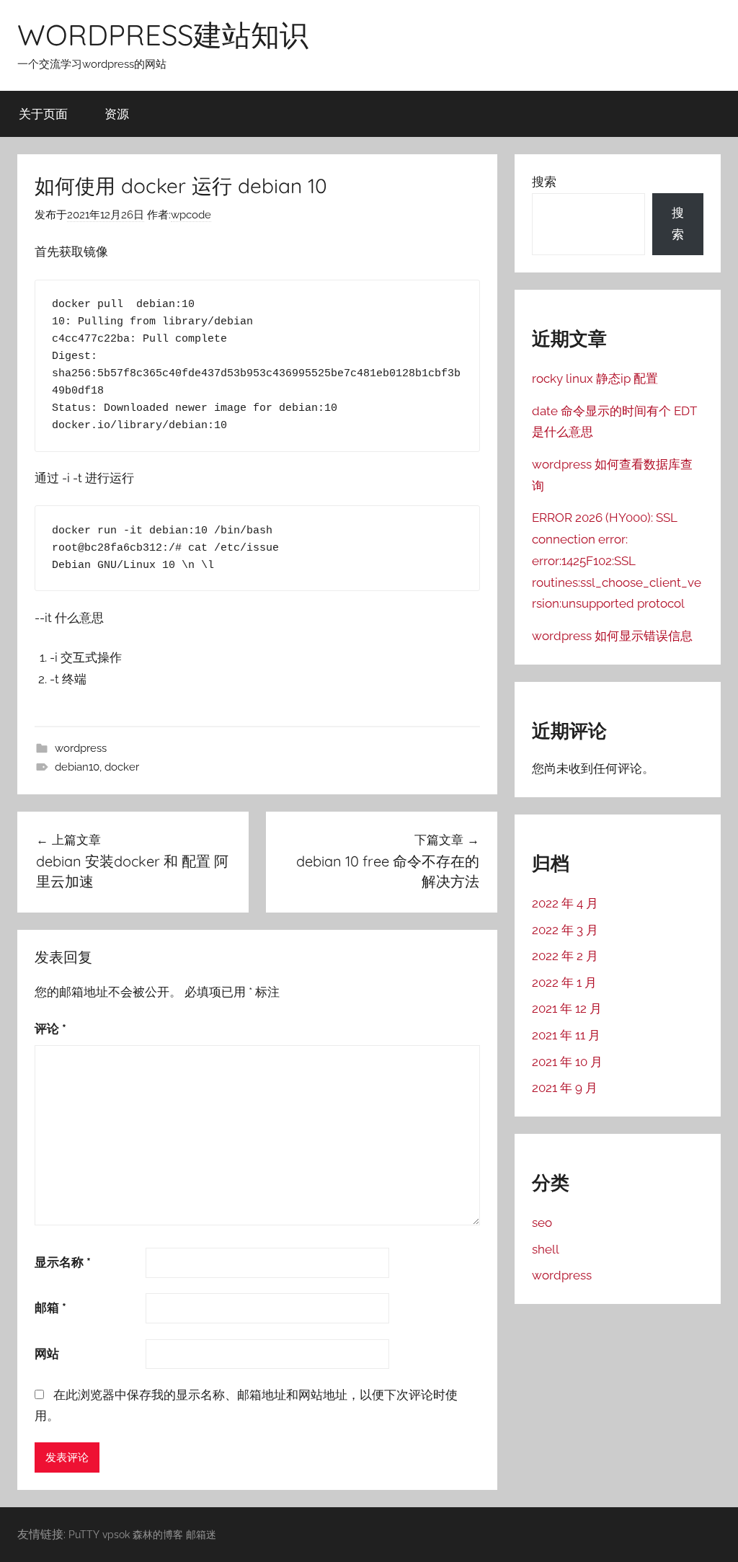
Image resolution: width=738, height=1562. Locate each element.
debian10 (77, 766)
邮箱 (50, 1307)
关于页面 (43, 113)
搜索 (544, 181)
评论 (50, 1028)
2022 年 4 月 (565, 903)
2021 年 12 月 (567, 1008)
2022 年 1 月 (564, 982)
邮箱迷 (201, 1534)
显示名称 (63, 1262)
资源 (117, 113)
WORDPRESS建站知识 (162, 35)
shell (545, 1249)
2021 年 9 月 (564, 1087)
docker (122, 766)
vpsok (116, 1534)
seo (542, 1222)
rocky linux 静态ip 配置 (595, 378)
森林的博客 (158, 1534)
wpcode (191, 214)
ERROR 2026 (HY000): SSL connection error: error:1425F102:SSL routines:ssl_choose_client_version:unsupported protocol (616, 560)
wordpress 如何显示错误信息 (612, 636)
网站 (47, 1353)
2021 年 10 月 (567, 1062)
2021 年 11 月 (566, 1035)
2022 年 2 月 (565, 956)
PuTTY (83, 1534)
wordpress (81, 748)
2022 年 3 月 (565, 930)
